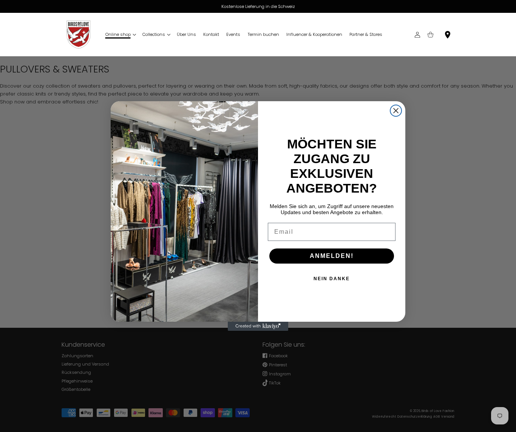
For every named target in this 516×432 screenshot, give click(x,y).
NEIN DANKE (332, 278)
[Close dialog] (396, 110)
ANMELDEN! (332, 256)
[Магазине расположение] (447, 34)
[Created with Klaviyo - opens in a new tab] (258, 326)
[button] (120, 34)
